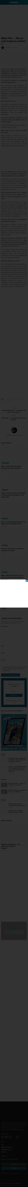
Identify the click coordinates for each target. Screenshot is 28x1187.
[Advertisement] (14, 594)
